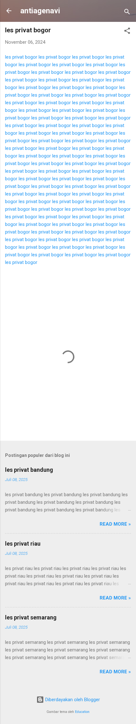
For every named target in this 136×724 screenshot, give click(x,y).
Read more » (115, 524)
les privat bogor (21, 57)
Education (82, 712)
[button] (127, 32)
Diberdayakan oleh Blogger (72, 699)
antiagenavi (40, 10)
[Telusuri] (127, 12)
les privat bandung (29, 469)
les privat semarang (31, 617)
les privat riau (22, 543)
